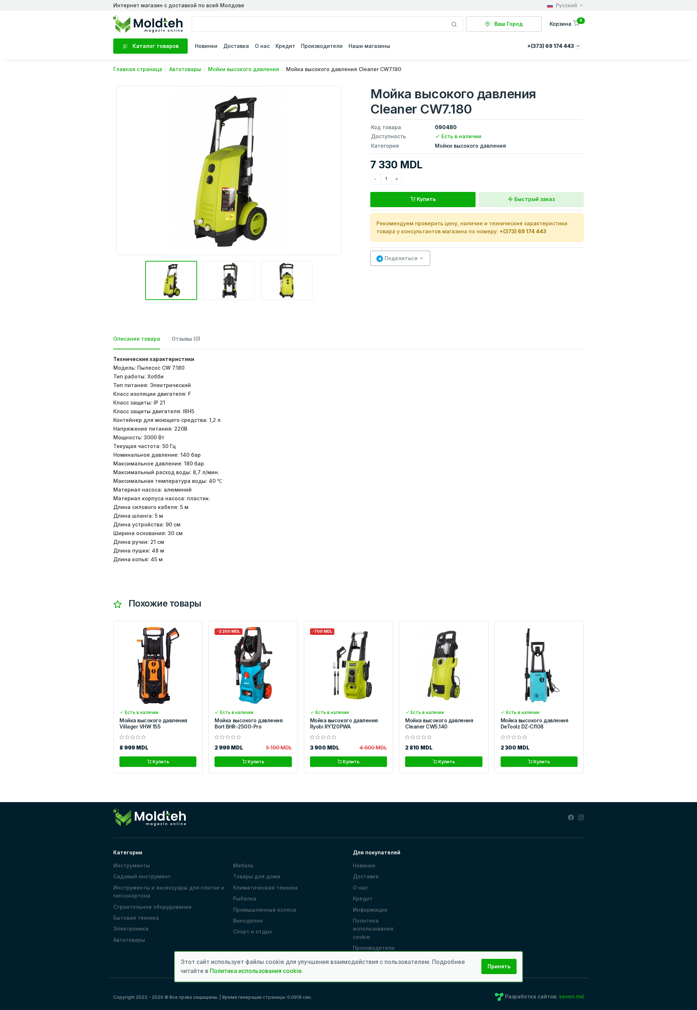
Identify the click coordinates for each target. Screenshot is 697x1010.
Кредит (285, 46)
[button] (565, 24)
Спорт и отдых (252, 931)
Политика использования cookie (373, 928)
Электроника (130, 928)
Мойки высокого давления (470, 146)
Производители (322, 46)
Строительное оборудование (152, 907)
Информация (370, 910)
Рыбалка (244, 898)
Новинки (206, 46)
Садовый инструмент (142, 876)
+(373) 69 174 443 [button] (551, 46)
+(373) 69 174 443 (523, 231)
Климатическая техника (265, 887)
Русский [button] (566, 5)
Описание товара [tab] (136, 339)
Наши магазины (369, 46)
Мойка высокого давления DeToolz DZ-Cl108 (534, 723)
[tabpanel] (348, 459)
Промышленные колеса (264, 910)
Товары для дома (256, 876)
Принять (499, 966)
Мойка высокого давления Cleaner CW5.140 (439, 723)
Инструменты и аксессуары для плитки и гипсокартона (168, 891)
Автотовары (129, 940)
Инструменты (131, 865)
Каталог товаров (155, 46)
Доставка (236, 46)
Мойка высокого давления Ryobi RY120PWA (344, 723)
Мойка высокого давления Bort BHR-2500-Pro (248, 723)
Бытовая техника (136, 918)
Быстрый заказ (534, 199)
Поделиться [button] (400, 258)
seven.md (571, 996)
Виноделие (248, 920)
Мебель (243, 865)
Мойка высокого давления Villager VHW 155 (153, 723)
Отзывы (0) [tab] (186, 339)
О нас (262, 46)
